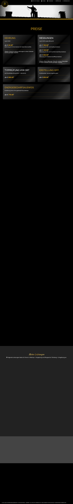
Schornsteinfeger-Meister (20, 392)
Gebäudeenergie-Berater (54, 392)
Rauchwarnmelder (20, 422)
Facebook (50, 1)
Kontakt (59, 478)
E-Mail (43, 1)
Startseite (59, 476)
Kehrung (10, 38)
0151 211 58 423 (36, 1)
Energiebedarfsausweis (19, 87)
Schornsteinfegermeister (37, 477)
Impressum (58, 1)
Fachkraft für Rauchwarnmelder (37, 483)
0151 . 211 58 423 (37, 491)
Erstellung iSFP (49, 70)
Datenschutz (66, 1)
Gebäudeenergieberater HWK (38, 480)
